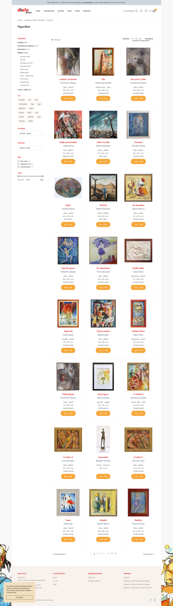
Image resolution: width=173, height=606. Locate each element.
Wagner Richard (103, 460)
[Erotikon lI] (68, 439)
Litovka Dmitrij (68, 208)
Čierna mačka (103, 331)
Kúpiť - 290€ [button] (68, 476)
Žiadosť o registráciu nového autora (138, 587)
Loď (36, 113)
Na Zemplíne (138, 205)
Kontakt (87, 11)
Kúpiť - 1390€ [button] (68, 98)
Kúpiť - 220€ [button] (68, 224)
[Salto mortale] (103, 124)
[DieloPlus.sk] (25, 11)
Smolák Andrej (138, 146)
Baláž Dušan (103, 335)
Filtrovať (56, 40)
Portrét (22, 79)
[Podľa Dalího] (138, 250)
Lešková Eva (68, 146)
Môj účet (91, 577)
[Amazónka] (103, 439)
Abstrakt (23, 56)
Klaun (68, 205)
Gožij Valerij (68, 335)
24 (136, 39)
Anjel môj (68, 331)
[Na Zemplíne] (138, 187)
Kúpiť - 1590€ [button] (138, 287)
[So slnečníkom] (103, 250)
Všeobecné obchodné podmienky (137, 581)
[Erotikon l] (138, 439)
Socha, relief (23, 90)
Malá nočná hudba (68, 142)
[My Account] (141, 11)
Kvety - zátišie (25, 76)
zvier (39, 117)
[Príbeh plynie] (68, 376)
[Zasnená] (138, 124)
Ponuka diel (49, 11)
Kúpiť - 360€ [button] (138, 539)
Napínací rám (26, 164)
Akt (21, 60)
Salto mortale (103, 142)
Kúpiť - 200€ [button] (103, 413)
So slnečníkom (103, 268)
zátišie (30, 121)
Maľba (20, 53)
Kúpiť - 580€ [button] (68, 539)
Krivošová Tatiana (68, 83)
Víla (103, 79)
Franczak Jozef (103, 271)
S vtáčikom (138, 394)
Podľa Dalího (138, 268)
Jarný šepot (103, 394)
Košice (22, 69)
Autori (61, 11)
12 (132, 39)
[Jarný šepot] (103, 376)
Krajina (22, 72)
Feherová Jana (103, 398)
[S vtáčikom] (138, 376)
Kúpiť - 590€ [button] (103, 98)
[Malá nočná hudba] (68, 124)
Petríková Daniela (103, 83)
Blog (69, 11)
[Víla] (103, 61)
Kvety (29, 113)
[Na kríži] (103, 187)
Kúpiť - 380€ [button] (138, 413)
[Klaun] (68, 187)
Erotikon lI (68, 457)
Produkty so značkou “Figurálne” (34, 20)
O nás (77, 11)
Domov (20, 20)
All (140, 39)
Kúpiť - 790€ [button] (103, 287)
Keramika (21, 49)
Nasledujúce (148, 554)
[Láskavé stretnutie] (68, 61)
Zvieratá (23, 85)
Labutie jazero (68, 268)
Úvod (38, 11)
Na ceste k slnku (138, 79)
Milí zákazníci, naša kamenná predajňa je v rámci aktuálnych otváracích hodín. (86, 2)
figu (32, 104)
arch (36, 100)
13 (112, 553)
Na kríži (103, 205)
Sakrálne (23, 82)
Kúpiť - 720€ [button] (68, 350)
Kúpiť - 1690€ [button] (138, 161)
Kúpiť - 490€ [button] (138, 224)
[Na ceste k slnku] (138, 61)
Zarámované (25, 167)
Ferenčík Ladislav (68, 271)
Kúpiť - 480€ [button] (103, 161)
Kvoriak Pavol (68, 460)
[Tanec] (68, 502)
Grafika (21, 42)
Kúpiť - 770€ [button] (68, 161)
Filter (42, 180)
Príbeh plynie (68, 394)
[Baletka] (138, 502)
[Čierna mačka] (103, 313)
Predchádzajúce (59, 554)
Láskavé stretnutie (68, 79)
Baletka (138, 520)
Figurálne (23, 66)
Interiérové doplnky (26, 46)
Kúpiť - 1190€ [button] (103, 350)
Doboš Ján (68, 523)
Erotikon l (138, 457)
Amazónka (103, 457)
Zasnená (138, 142)
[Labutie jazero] (68, 250)
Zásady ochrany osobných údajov (137, 584)
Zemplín (103, 520)
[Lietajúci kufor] (138, 313)
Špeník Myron (138, 208)
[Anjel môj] (68, 313)
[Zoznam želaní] (146, 11)
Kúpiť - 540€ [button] (68, 287)
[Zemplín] (103, 502)
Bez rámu (24, 161)
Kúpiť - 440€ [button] (103, 224)
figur (39, 104)
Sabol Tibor (138, 271)
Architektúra (24, 63)
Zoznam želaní (94, 581)
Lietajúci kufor (138, 331)
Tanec (68, 520)
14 (115, 553)
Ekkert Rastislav (103, 146)
